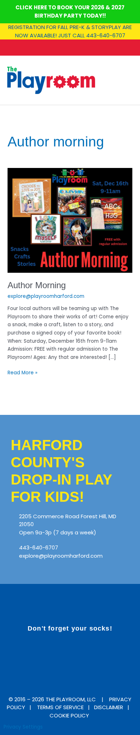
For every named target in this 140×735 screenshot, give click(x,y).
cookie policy (70, 715)
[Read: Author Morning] (70, 220)
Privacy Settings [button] (23, 727)
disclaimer (108, 707)
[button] (128, 80)
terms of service (60, 707)
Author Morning (37, 285)
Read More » (22, 372)
